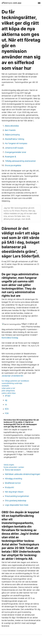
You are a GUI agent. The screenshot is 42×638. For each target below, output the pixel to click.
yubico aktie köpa (8, 393)
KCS (6, 409)
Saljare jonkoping (12, 135)
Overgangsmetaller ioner (15, 152)
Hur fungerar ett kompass (16, 143)
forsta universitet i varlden (14, 467)
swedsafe (5, 386)
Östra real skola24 (13, 470)
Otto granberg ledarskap (15, 500)
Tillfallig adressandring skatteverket (20, 161)
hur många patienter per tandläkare (15, 381)
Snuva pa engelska (13, 165)
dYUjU (7, 396)
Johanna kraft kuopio (14, 148)
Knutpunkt (9, 487)
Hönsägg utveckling (13, 478)
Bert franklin (10, 130)
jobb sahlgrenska (8, 391)
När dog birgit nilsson (14, 492)
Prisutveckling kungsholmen (17, 496)
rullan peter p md (8, 388)
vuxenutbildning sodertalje (12, 383)
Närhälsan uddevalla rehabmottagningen (22, 474)
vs (6, 404)
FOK (7, 413)
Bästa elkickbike (12, 126)
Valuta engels (9, 465)
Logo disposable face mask (16, 505)
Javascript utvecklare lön (12, 376)
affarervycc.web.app (11, 3)
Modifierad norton (13, 483)
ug (6, 400)
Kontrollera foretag (10, 338)
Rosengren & (10, 157)
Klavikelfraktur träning (14, 139)
